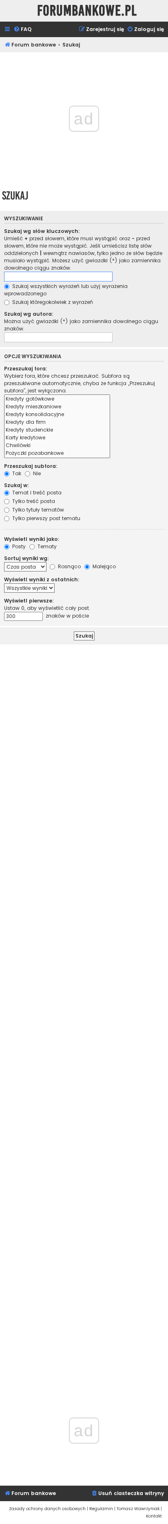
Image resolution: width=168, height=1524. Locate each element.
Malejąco (103, 566)
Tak (16, 473)
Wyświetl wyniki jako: (32, 539)
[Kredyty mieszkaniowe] (57, 407)
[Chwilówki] (57, 446)
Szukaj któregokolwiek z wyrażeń (52, 302)
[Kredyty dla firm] (57, 422)
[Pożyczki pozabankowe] (57, 453)
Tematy (46, 546)
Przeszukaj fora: (25, 368)
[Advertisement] (84, 1013)
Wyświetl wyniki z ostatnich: (42, 579)
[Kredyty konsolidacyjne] (57, 415)
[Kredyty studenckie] (57, 430)
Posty (18, 546)
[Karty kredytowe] (57, 438)
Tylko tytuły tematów (37, 509)
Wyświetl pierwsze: (29, 600)
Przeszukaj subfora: (30, 466)
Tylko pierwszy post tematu (45, 518)
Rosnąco (68, 566)
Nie (36, 473)
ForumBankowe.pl (87, 11)
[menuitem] (22, 29)
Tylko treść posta (33, 501)
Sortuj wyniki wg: (26, 558)
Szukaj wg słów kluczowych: (42, 231)
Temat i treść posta (36, 492)
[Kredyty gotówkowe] (57, 399)
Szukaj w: (16, 485)
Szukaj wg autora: (28, 313)
